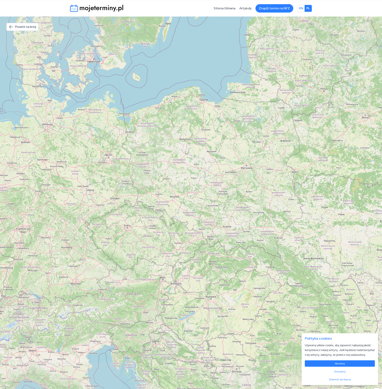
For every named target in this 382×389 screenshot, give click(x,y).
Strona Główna (224, 8)
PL (308, 8)
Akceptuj (340, 363)
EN (301, 8)
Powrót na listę (25, 27)
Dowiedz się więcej (340, 379)
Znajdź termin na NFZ (274, 8)
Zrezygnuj (340, 371)
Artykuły (245, 8)
